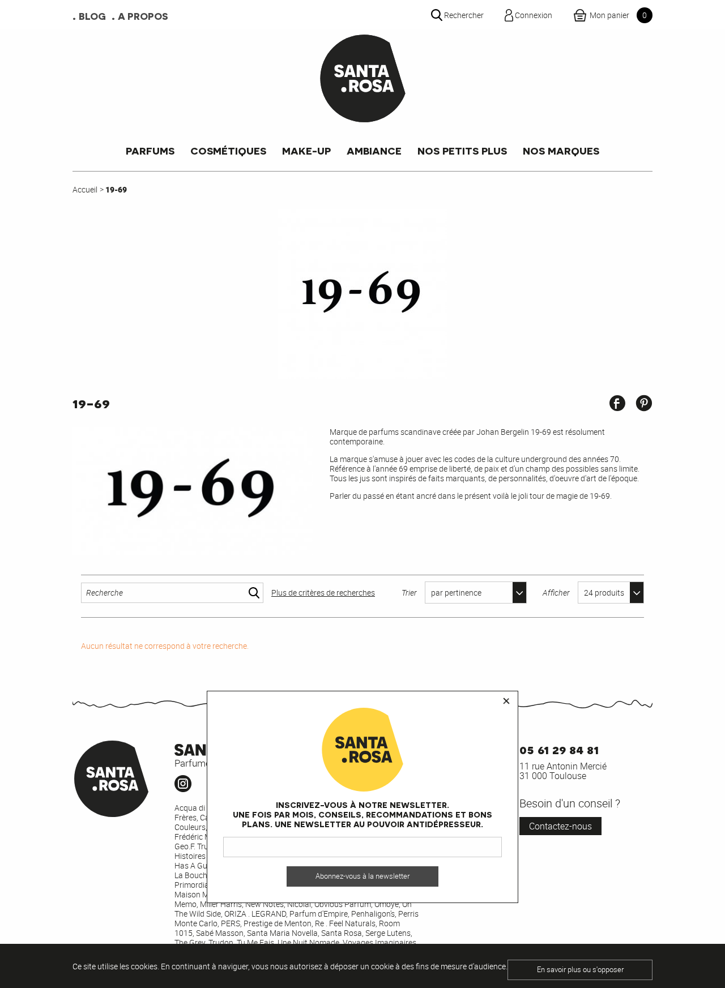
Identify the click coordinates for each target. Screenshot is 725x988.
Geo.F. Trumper (200, 846)
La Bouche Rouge (205, 875)
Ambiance (374, 150)
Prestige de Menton (278, 923)
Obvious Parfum (342, 904)
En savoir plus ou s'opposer (580, 969)
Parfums (150, 150)
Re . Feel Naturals (345, 923)
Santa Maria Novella (282, 932)
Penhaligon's (373, 913)
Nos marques (561, 150)
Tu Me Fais (255, 942)
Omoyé (386, 904)
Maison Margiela (203, 894)
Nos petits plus (462, 150)
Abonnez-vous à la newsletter (362, 876)
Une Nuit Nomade (308, 942)
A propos (143, 16)
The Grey (189, 942)
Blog (92, 16)
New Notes (264, 904)
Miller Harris (221, 904)
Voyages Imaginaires (379, 942)
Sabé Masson (220, 932)
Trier (409, 592)
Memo (185, 904)
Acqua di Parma (202, 807)
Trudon (220, 942)
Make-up (306, 150)
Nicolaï (299, 904)
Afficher (556, 592)
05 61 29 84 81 (559, 748)
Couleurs (190, 827)
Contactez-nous (560, 826)
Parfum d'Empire (318, 913)
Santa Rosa (341, 932)
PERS (230, 923)
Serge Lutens (388, 932)
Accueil (84, 189)
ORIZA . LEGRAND (255, 913)
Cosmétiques (228, 150)
